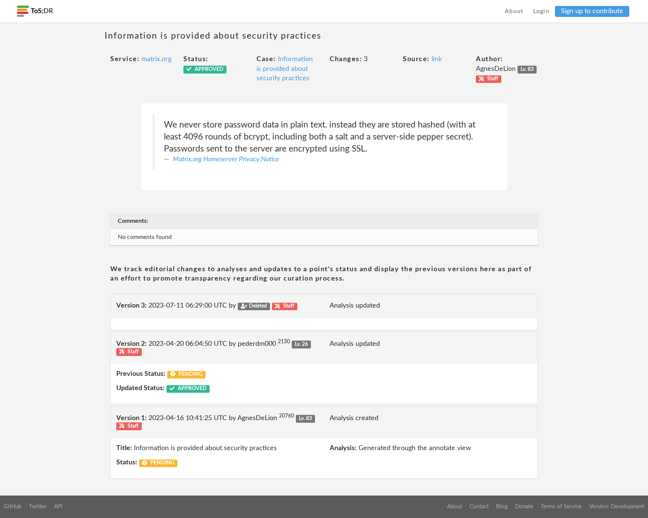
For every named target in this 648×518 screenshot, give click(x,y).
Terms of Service (561, 506)
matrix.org (156, 59)
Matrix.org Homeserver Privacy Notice (226, 159)
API (58, 506)
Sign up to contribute (592, 11)
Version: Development (616, 506)
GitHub (12, 506)
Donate (524, 506)
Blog (502, 506)
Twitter (37, 506)
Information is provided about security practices (284, 69)
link (437, 59)
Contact (479, 506)
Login (541, 11)
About (514, 11)
